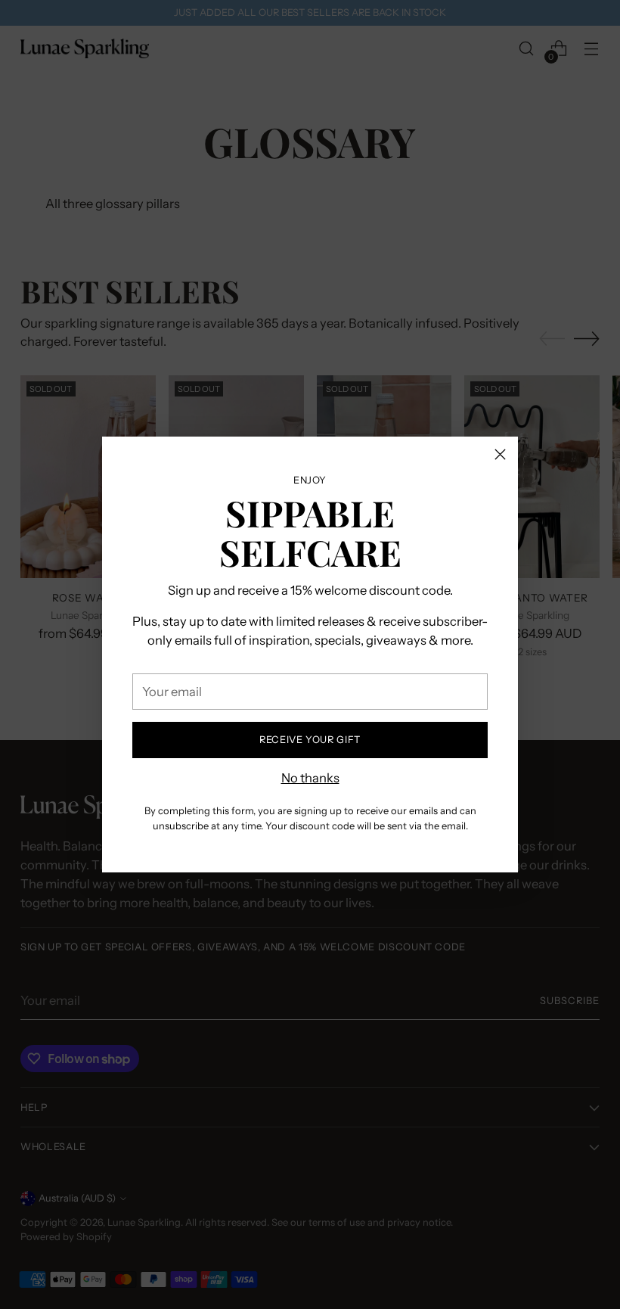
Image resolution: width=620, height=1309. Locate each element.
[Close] (500, 454)
